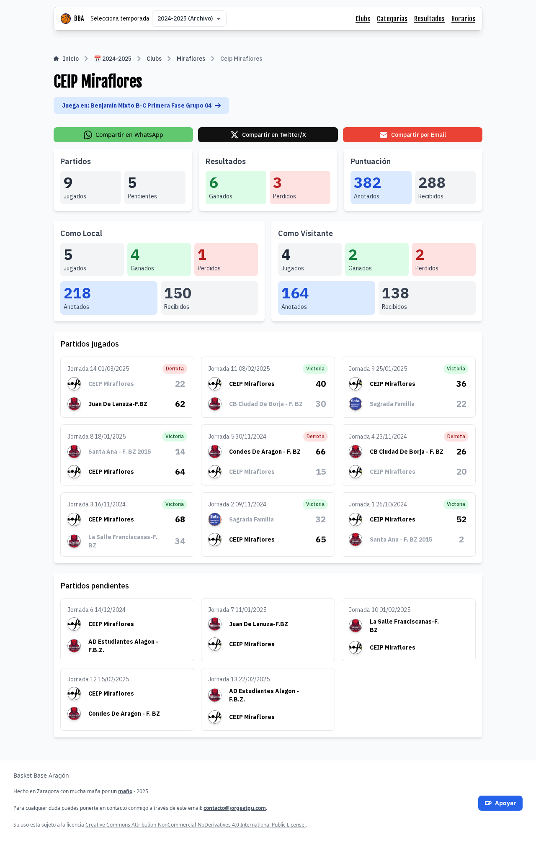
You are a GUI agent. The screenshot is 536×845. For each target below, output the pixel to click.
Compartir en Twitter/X (274, 135)
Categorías (392, 19)
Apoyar (505, 803)
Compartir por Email (418, 135)
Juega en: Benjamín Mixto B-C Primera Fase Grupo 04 (136, 105)
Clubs (363, 19)
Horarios (463, 19)
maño (125, 791)
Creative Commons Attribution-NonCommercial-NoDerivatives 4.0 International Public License (195, 824)
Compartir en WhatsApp (129, 135)
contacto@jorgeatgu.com (235, 808)
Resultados (429, 19)
